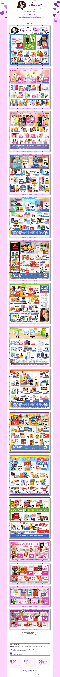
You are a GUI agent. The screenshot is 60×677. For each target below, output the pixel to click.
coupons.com (26, 661)
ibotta (25, 662)
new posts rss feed (13, 661)
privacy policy (40, 664)
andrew (13, 646)
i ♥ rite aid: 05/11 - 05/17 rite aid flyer (14, 654)
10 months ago (20, 654)
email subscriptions (13, 660)
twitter (12, 663)
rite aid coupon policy (27, 664)
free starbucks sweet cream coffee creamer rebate (24, 17)
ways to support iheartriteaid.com (43, 661)
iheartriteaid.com (23, 634)
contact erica (40, 660)
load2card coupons (27, 660)
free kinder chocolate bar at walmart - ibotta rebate (35, 17)
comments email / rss (13, 662)
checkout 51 (26, 663)
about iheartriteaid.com (42, 662)
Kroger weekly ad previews (25, 647)
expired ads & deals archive (42, 663)
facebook (12, 664)
